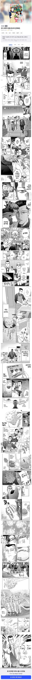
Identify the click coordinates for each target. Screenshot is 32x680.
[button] (30, 2)
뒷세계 (13, 33)
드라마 (3, 33)
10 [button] (9, 30)
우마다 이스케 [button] (4, 30)
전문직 (18, 33)
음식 (10, 33)
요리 (21, 33)
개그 (6, 33)
